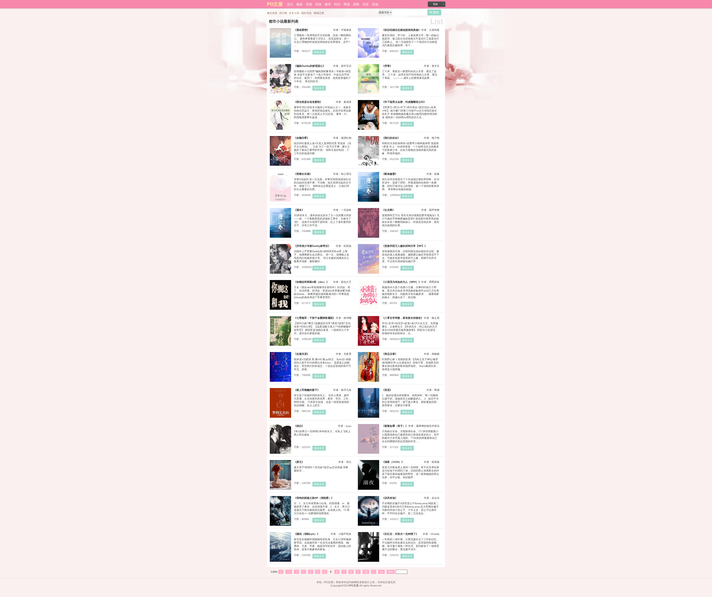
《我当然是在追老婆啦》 (308, 101)
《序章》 (387, 65)
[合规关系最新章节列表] (280, 381)
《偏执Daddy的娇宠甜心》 (309, 65)
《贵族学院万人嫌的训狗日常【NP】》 (404, 245)
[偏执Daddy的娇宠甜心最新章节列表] (280, 93)
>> (381, 571)
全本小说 (294, 13)
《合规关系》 (301, 353)
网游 (347, 4)
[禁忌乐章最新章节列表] (368, 381)
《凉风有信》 (390, 497)
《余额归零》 (301, 137)
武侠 (318, 4)
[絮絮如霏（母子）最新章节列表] (368, 453)
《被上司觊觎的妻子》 (307, 389)
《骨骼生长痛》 (303, 173)
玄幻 (290, 4)
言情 (309, 4)
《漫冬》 (299, 209)
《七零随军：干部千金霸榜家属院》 (314, 317)
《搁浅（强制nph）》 (307, 533)
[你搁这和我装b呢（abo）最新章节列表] (280, 309)
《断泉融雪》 (390, 173)
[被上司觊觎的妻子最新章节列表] (280, 417)
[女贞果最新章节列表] (368, 237)
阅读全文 (319, 52)
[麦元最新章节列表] (280, 489)
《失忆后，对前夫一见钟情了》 (400, 533)
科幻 (337, 4)
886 (390, 571)
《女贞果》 (388, 209)
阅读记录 (319, 13)
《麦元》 (299, 461)
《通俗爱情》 (301, 29)
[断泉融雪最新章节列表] (368, 201)
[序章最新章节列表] (368, 93)
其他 (375, 4)
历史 (365, 4)
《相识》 (299, 425)
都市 (328, 4)
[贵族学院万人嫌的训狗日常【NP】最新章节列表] (368, 273)
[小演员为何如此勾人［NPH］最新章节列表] (368, 309)
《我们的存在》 (391, 137)
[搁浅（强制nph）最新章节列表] (280, 561)
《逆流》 (387, 389)
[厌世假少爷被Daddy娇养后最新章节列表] (280, 273)
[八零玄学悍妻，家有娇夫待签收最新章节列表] (368, 345)
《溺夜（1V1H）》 (393, 461)
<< (288, 571)
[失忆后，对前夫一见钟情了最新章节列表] (368, 561)
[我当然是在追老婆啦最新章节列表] (280, 129)
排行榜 (283, 13)
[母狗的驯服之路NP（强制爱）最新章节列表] (280, 525)
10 (365, 571)
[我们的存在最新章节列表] (368, 165)
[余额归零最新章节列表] (280, 165)
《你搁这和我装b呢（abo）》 (311, 281)
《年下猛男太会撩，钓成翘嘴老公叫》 (404, 101)
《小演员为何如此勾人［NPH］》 (401, 281)
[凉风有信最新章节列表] (368, 525)
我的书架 (306, 13)
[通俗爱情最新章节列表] (280, 57)
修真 (299, 4)
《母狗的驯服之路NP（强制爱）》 (314, 497)
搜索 (434, 12)
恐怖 (356, 4)
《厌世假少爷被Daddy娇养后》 (312, 245)
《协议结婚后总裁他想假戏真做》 (401, 29)
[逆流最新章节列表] (368, 417)
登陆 (435, 4)
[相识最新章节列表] (280, 453)
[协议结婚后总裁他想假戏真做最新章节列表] (368, 57)
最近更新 (272, 13)
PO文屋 (354, 585)
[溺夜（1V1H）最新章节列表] (368, 489)
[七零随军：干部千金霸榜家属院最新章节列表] (280, 345)
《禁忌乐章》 (390, 353)
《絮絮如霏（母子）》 (395, 425)
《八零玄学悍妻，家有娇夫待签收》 (402, 317)
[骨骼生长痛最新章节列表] (280, 201)
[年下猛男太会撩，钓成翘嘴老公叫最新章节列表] (368, 129)
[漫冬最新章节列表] (280, 237)
